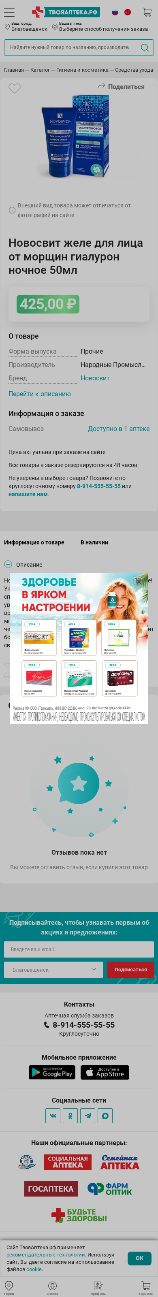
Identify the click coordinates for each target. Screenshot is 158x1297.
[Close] (139, 582)
